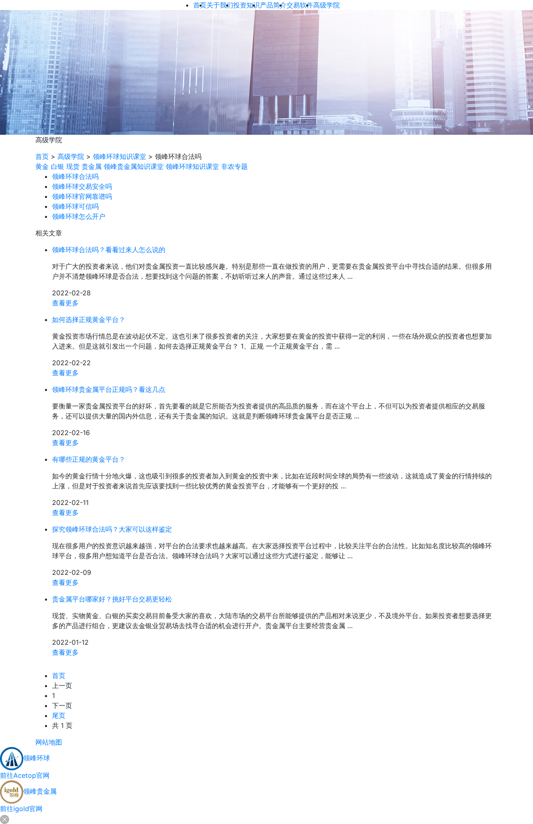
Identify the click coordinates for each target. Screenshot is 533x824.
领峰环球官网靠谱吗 (82, 196)
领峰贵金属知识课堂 (134, 166)
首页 (42, 156)
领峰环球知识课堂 (119, 156)
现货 (73, 166)
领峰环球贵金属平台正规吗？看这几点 (108, 389)
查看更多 (65, 303)
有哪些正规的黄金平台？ (88, 459)
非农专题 (234, 166)
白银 (57, 166)
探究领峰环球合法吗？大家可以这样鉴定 (112, 529)
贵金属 (92, 166)
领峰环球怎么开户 (78, 216)
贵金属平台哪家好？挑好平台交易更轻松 (112, 599)
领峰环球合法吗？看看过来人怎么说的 (108, 249)
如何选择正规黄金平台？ (88, 319)
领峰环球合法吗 (75, 176)
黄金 (42, 166)
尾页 (58, 715)
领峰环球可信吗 (75, 206)
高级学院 (70, 156)
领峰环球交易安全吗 (82, 186)
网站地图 (48, 742)
